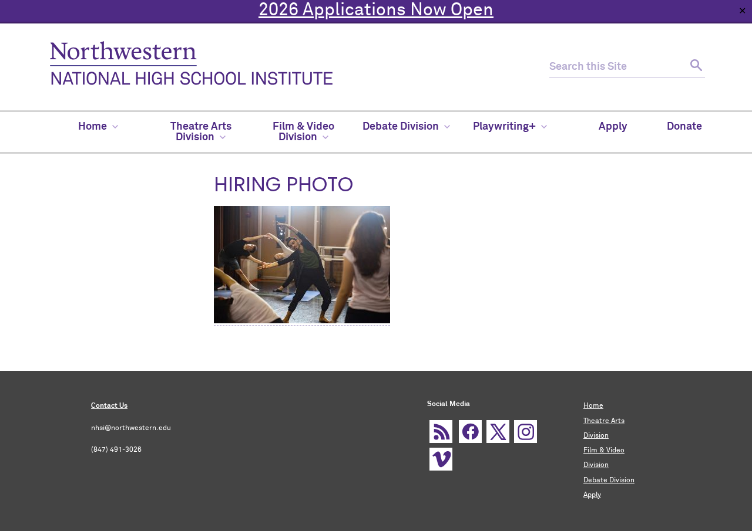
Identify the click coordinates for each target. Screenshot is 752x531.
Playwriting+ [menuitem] (504, 126)
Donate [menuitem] (684, 126)
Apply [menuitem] (613, 126)
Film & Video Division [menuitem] (303, 132)
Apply (592, 495)
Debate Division (608, 480)
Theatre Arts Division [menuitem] (200, 132)
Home (593, 406)
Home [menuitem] (92, 126)
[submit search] (694, 67)
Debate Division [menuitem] (400, 126)
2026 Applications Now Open (376, 10)
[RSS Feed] (440, 431)
